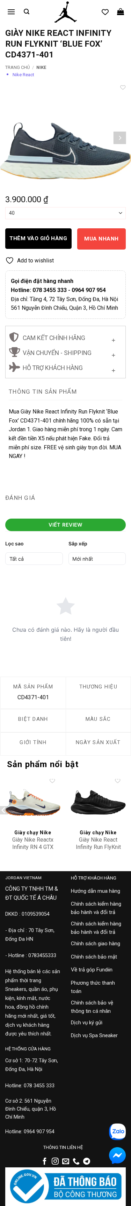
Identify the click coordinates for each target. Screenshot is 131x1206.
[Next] (119, 137)
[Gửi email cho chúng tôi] (65, 1161)
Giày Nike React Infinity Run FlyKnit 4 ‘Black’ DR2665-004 (98, 850)
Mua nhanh (101, 239)
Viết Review (65, 525)
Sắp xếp (77, 543)
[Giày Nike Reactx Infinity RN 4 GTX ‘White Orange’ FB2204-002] (32, 802)
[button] (11, 12)
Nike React (23, 74)
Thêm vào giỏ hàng (38, 238)
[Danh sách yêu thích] (105, 11)
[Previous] (11, 137)
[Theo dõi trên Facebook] (44, 1161)
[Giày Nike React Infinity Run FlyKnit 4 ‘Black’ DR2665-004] (98, 802)
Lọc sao (14, 543)
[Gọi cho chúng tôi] (76, 1161)
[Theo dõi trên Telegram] (86, 1161)
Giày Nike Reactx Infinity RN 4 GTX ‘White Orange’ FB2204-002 (32, 850)
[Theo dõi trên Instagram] (55, 1161)
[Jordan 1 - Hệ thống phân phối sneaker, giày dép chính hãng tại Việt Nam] (65, 12)
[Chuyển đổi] (113, 338)
